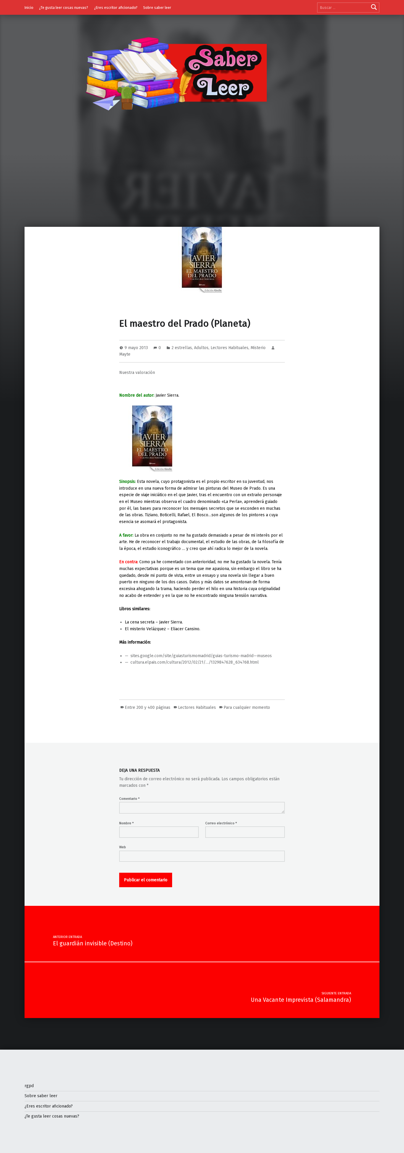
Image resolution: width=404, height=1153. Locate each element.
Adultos (201, 347)
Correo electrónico (221, 823)
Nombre (126, 823)
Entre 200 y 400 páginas (147, 707)
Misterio (258, 347)
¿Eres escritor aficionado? (116, 7)
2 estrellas (182, 347)
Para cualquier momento (247, 707)
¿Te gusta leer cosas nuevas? (63, 7)
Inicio (29, 7)
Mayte (124, 354)
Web (122, 847)
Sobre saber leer (157, 7)
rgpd (29, 1085)
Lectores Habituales (229, 347)
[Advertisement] (202, 182)
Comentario (129, 799)
